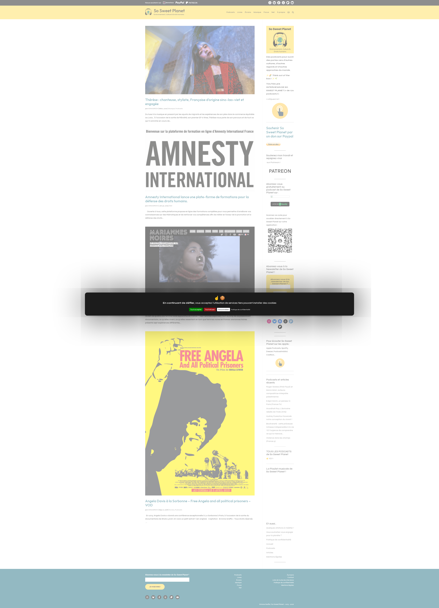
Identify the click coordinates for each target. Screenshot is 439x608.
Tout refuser (210, 309)
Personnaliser (223, 309)
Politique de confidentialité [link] (240, 310)
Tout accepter (196, 309)
